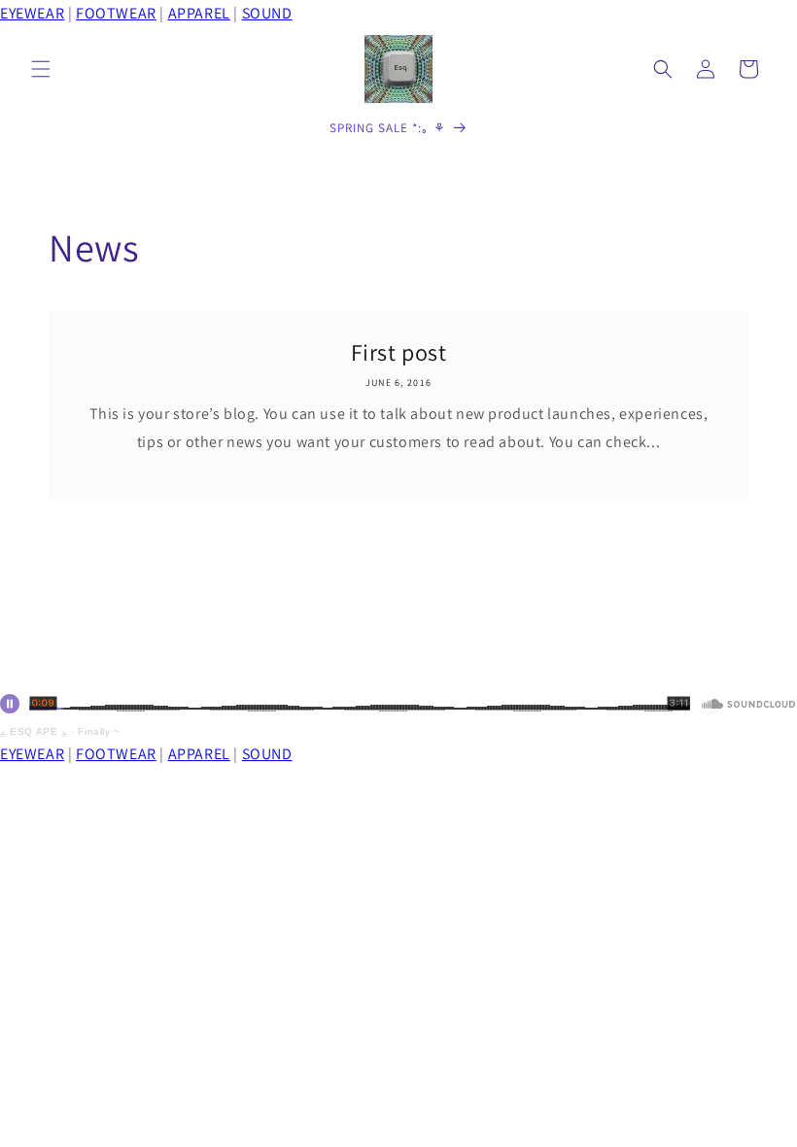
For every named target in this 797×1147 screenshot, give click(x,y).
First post (399, 352)
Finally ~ (99, 731)
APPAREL (199, 13)
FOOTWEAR (116, 13)
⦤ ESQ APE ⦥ (34, 731)
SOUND (267, 13)
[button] (40, 69)
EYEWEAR (32, 13)
